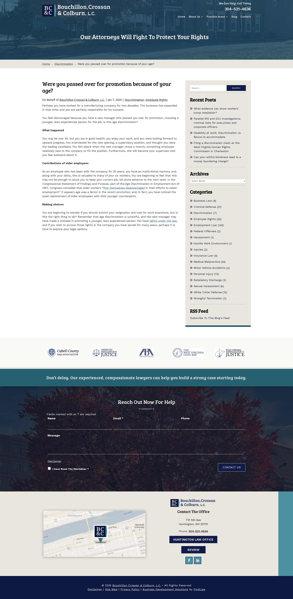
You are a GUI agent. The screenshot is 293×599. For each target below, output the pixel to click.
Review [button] (193, 550)
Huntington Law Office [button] (193, 539)
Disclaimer (54, 461)
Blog (234, 16)
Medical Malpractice (207, 261)
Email (118, 418)
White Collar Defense (208, 292)
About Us (194, 16)
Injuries (198, 249)
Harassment (202, 237)
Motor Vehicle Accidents (209, 267)
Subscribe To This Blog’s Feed (210, 318)
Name (52, 418)
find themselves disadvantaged (124, 187)
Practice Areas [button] (215, 16)
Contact (246, 16)
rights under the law (163, 220)
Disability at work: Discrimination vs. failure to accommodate (217, 135)
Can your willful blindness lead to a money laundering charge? (217, 159)
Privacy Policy (130, 589)
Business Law (203, 200)
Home (181, 16)
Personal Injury (203, 273)
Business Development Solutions (165, 589)
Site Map (111, 589)
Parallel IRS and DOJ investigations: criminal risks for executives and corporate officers (217, 122)
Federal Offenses (205, 231)
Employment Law (205, 225)
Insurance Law (203, 255)
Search (236, 88)
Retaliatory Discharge (208, 280)
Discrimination (134, 100)
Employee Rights (157, 100)
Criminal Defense (205, 206)
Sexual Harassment (207, 286)
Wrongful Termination (208, 298)
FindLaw (199, 589)
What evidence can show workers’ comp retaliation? (216, 110)
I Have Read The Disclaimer (70, 469)
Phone (185, 418)
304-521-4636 (238, 9)
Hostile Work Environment (211, 243)
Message (54, 435)
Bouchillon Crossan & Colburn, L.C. (82, 100)
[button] (290, 577)
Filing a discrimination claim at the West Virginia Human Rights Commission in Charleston (217, 147)
